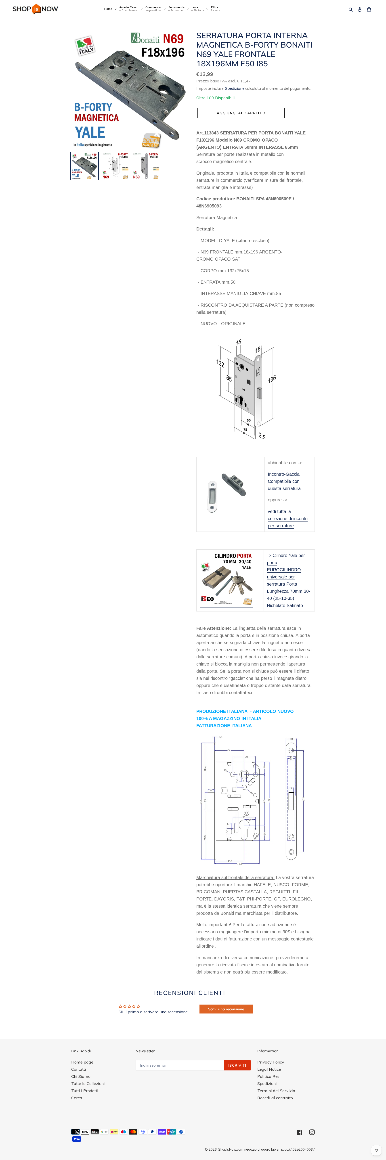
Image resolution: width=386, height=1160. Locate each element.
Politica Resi (269, 1076)
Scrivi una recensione (226, 1009)
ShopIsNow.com (230, 1149)
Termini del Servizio (276, 1090)
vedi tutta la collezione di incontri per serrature (288, 518)
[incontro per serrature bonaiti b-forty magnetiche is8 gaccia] (230, 494)
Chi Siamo (80, 1076)
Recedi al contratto (275, 1097)
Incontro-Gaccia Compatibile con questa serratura (284, 481)
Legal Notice (269, 1069)
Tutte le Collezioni (88, 1083)
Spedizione (234, 88)
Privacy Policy (270, 1062)
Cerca (76, 1097)
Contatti (78, 1069)
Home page (82, 1062)
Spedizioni (267, 1083)
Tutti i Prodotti (84, 1090)
